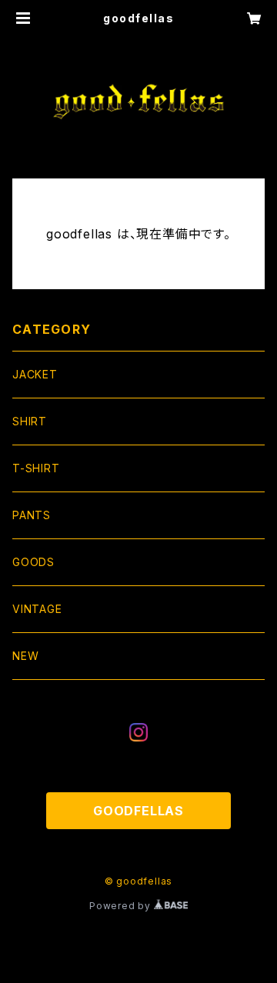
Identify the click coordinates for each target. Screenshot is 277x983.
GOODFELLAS (138, 810)
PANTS (31, 514)
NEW (25, 655)
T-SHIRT (36, 468)
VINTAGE (37, 608)
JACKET (35, 374)
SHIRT (29, 421)
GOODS (33, 561)
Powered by (121, 905)
